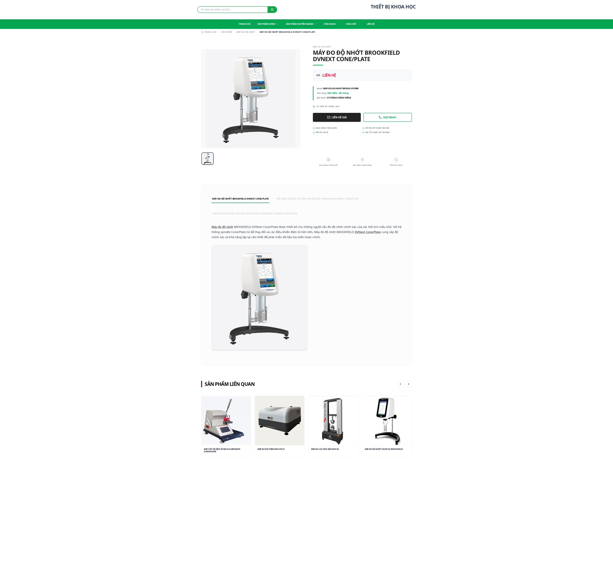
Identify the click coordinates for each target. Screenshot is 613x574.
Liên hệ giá (339, 117)
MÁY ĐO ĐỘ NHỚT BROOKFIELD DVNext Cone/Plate (240, 198)
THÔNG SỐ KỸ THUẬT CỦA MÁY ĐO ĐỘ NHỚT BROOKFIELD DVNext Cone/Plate (254, 213)
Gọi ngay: (390, 117)
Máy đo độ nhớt (222, 227)
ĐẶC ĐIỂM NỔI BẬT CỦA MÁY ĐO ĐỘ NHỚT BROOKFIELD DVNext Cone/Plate (317, 198)
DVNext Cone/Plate (368, 232)
